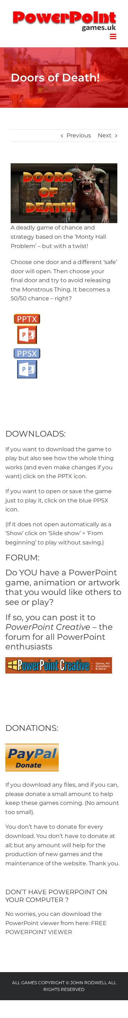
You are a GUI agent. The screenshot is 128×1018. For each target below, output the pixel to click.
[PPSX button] (27, 347)
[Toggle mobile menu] (113, 36)
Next (105, 135)
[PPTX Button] (27, 313)
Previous (78, 135)
